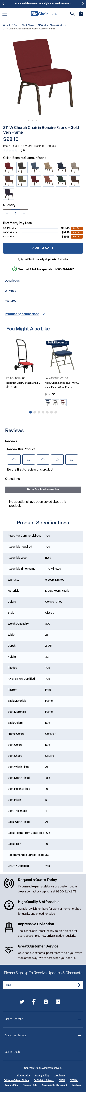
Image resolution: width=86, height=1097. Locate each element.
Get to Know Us (14, 1019)
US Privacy (59, 1076)
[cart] (81, 15)
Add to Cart (42, 248)
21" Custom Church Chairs (51, 25)
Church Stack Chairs (24, 25)
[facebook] (34, 1002)
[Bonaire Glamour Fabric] (8, 167)
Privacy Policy (42, 1076)
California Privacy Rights (16, 1080)
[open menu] (4, 13)
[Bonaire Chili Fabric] (48, 181)
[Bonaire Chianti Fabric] (35, 181)
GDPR (62, 1080)
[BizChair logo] (44, 13)
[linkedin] (58, 1002)
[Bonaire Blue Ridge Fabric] (35, 167)
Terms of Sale (30, 1085)
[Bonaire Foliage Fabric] (22, 181)
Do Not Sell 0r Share (44, 1080)
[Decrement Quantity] (7, 213)
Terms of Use (11, 1085)
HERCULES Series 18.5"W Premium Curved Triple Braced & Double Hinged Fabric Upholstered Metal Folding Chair (62, 383)
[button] (43, 76)
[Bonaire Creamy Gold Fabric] (48, 167)
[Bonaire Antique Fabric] (8, 181)
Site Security (23, 1076)
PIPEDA (74, 1080)
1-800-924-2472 (64, 269)
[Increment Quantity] (24, 213)
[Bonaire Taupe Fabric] (74, 167)
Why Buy (10, 290)
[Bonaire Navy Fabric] (61, 167)
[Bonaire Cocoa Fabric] (74, 181)
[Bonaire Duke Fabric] (8, 194)
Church (6, 25)
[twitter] (22, 1002)
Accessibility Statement (54, 1085)
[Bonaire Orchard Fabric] (61, 181)
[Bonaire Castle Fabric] (22, 167)
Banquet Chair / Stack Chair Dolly (24, 383)
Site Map (76, 1085)
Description (12, 280)
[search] (72, 14)
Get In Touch (12, 1052)
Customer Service (15, 1035)
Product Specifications (22, 314)
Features (10, 300)
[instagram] (46, 1002)
